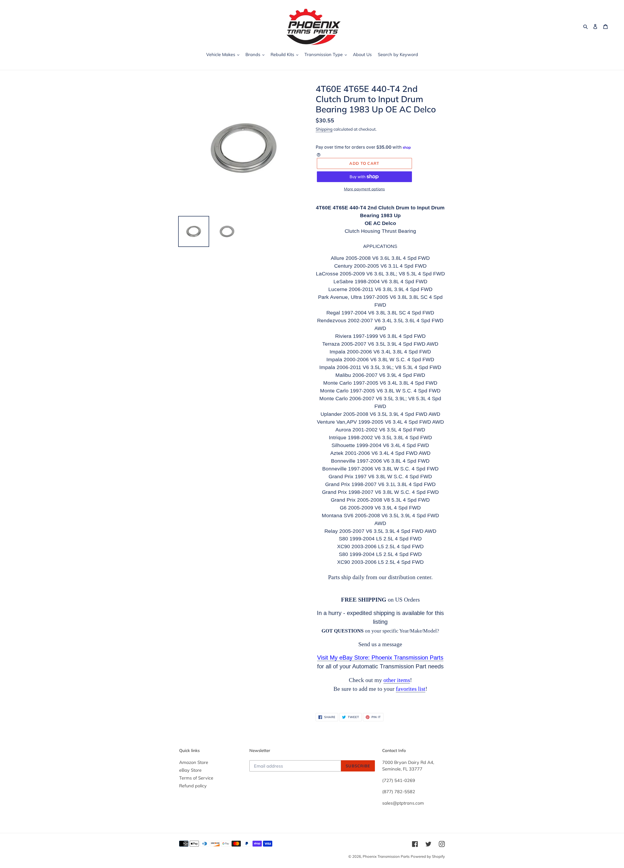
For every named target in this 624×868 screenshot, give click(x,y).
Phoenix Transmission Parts (386, 856)
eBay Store (190, 770)
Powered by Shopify (428, 856)
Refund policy (193, 786)
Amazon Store (193, 762)
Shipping (324, 129)
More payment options (364, 188)
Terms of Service (196, 778)
